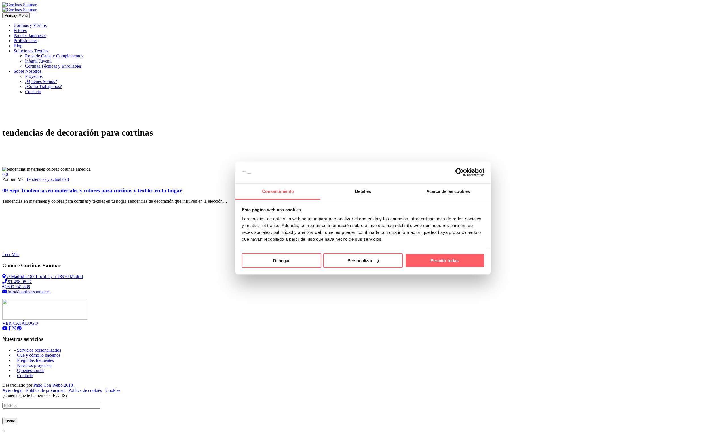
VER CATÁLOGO (20, 323)
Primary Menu (16, 15)
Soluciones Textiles (31, 50)
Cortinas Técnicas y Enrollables (53, 66)
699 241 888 (18, 286)
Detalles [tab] (363, 191)
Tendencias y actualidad (47, 179)
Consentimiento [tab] (278, 191)
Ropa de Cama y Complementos (54, 56)
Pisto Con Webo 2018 (53, 385)
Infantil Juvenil (38, 61)
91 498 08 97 (19, 281)
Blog (18, 45)
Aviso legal (12, 390)
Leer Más (10, 254)
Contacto (33, 91)
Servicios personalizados (39, 350)
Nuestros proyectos (34, 365)
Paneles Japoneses (30, 35)
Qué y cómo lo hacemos (38, 355)
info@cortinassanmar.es (28, 291)
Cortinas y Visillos (30, 25)
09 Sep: (92, 190)
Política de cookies (85, 390)
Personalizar (359, 260)
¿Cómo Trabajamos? (43, 86)
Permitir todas (444, 260)
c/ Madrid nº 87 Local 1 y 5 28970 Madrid (44, 276)
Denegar (281, 260)
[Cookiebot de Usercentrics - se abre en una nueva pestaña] (459, 172)
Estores (20, 30)
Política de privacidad (45, 390)
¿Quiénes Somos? (41, 81)
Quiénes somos (30, 370)
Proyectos (34, 76)
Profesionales (25, 40)
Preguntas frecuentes (35, 360)
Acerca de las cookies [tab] (448, 191)
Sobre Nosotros (27, 71)
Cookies (112, 390)
